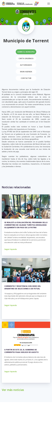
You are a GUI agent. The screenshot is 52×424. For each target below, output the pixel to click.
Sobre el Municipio (26, 52)
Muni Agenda (26, 71)
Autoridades (26, 65)
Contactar (26, 78)
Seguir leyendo (10, 249)
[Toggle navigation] (48, 3)
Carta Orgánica (26, 58)
